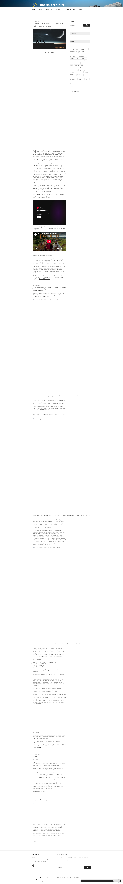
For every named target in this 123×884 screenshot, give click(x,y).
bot (79, 54)
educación (73, 60)
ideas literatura (78, 65)
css (78, 58)
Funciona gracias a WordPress (74, 877)
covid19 (72, 58)
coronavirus (82, 56)
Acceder (71, 86)
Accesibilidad (60, 860)
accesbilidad (84, 49)
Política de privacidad (73, 860)
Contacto (80, 9)
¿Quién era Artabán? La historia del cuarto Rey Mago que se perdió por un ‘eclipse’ (48, 271)
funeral (83, 63)
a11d (72, 49)
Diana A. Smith (44, 699)
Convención (73, 56)
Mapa (65, 860)
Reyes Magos (74, 77)
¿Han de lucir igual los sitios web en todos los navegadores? (49, 289)
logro (72, 72)
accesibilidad (74, 51)
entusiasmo (81, 60)
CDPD (85, 54)
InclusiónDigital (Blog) (70, 9)
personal (80, 74)
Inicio (33, 9)
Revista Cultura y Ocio (44, 279)
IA (71, 65)
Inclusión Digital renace (41, 800)
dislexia (84, 58)
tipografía (81, 79)
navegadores (79, 72)
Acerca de (40, 9)
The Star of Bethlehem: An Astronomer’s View (49, 267)
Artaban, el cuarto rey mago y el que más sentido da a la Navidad (48, 24)
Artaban (81, 51)
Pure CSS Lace (60, 676)
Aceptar (116, 880)
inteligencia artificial (75, 67)
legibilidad (82, 70)
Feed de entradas (74, 89)
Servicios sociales (84, 77)
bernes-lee (73, 54)
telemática (73, 79)
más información (108, 880)
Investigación (49, 9)
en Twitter (52, 176)
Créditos (82, 860)
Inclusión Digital (53, 5)
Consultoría (58, 9)
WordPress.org (73, 93)
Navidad (86, 72)
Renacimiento (37, 756)
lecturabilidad (74, 70)
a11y (77, 49)
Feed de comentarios (74, 91)
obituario (73, 74)
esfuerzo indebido (75, 63)
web (87, 79)
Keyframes (45, 738)
